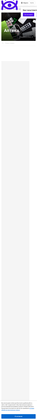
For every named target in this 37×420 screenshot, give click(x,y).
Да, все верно (28, 14)
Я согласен (18, 416)
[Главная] (9, 2)
